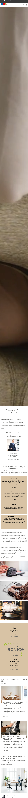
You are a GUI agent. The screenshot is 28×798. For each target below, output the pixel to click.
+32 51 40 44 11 (14, 636)
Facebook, (23, 556)
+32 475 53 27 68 (14, 669)
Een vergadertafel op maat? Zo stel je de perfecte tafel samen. (13, 703)
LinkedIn (10, 557)
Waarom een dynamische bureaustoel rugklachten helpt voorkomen (14, 738)
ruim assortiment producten (14, 424)
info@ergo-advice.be (14, 635)
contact (8, 436)
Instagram (3, 557)
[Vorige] (2, 1)
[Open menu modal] (26, 5)
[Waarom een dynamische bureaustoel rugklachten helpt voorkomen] (14, 729)
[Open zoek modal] (20, 5)
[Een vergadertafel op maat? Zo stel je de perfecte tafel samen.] (14, 694)
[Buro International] (4, 4)
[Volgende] (26, 1)
